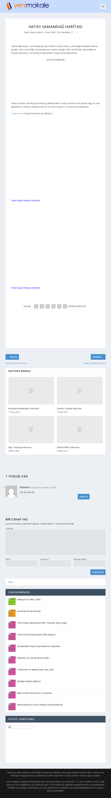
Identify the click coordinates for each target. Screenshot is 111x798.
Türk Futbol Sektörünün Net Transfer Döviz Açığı (41, 622)
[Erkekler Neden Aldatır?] (12, 683)
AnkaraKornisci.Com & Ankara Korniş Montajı (40, 704)
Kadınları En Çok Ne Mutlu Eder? (33, 658)
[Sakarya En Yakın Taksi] (12, 601)
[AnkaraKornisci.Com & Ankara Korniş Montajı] (12, 706)
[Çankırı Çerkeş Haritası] (80, 390)
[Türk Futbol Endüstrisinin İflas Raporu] (12, 636)
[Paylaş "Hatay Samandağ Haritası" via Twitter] (42, 306)
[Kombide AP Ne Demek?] (12, 613)
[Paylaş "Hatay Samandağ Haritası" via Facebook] (36, 306)
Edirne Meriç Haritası (68, 447)
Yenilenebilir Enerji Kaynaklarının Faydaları (38, 646)
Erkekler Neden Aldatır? (29, 681)
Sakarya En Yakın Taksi (28, 599)
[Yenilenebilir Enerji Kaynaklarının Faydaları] (12, 648)
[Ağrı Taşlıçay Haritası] (31, 429)
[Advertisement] (55, 79)
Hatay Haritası (17, 113)
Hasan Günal (36, 32)
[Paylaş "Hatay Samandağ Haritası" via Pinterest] (59, 306)
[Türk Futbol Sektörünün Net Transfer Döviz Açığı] (12, 624)
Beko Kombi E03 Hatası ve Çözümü (34, 693)
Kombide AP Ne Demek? (29, 611)
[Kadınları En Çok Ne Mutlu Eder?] (12, 659)
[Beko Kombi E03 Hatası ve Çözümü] (12, 695)
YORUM (9, 528)
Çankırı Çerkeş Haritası (69, 408)
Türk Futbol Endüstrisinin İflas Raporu (36, 634)
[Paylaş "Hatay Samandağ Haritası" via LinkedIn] (65, 306)
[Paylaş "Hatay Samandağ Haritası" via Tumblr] (53, 306)
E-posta (44, 559)
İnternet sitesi (80, 559)
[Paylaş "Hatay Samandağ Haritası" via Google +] (48, 306)
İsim (8, 559)
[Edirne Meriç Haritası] (80, 429)
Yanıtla (83, 496)
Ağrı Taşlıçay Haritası (20, 447)
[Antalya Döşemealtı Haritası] (31, 390)
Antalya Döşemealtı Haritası (23, 408)
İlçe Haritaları (64, 32)
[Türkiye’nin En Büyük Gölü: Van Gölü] (12, 671)
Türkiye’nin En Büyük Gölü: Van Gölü (35, 669)
